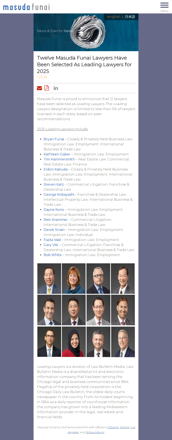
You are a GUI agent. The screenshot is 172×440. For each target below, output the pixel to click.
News (68, 31)
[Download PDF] (47, 88)
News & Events (49, 31)
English (114, 17)
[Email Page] (40, 88)
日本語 (130, 17)
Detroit (124, 427)
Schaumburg (95, 432)
